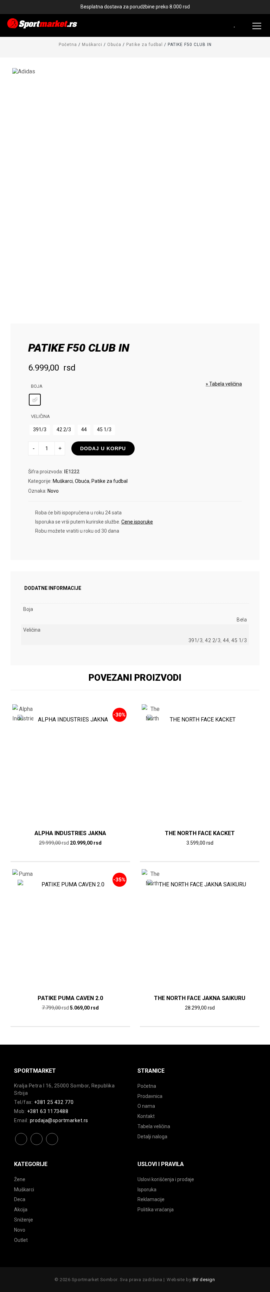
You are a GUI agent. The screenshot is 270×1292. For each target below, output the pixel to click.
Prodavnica (149, 1096)
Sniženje (23, 1220)
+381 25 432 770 (54, 1102)
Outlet (21, 1240)
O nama (146, 1106)
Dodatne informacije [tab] (52, 588)
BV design (204, 1279)
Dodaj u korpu (103, 448)
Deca (19, 1199)
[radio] (35, 399)
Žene (19, 1179)
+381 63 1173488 (48, 1111)
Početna (68, 44)
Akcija (20, 1209)
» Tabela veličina (224, 384)
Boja (37, 386)
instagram (37, 1144)
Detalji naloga (152, 1136)
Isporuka (146, 1189)
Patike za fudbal (144, 44)
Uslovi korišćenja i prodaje (165, 1179)
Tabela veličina (153, 1126)
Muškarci (92, 44)
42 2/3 (212, 640)
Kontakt (146, 1116)
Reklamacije (151, 1199)
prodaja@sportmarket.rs (59, 1120)
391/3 (195, 640)
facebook (21, 1144)
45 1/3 (239, 640)
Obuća (114, 44)
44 (226, 640)
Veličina (40, 416)
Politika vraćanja (155, 1209)
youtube (52, 1144)
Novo (53, 491)
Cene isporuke (137, 522)
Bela (242, 619)
